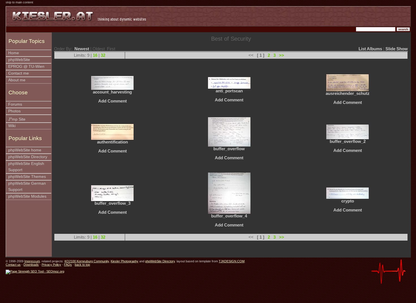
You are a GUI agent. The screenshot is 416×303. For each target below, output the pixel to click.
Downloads (31, 264)
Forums (15, 104)
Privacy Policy (51, 264)
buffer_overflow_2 (348, 141)
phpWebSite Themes (27, 177)
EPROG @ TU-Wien (26, 66)
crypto (347, 201)
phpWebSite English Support (26, 167)
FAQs (68, 264)
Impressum (32, 261)
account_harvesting (112, 92)
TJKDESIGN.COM (232, 261)
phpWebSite (19, 60)
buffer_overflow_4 (229, 216)
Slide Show (396, 49)
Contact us (13, 264)
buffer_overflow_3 (112, 203)
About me (16, 80)
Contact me (18, 73)
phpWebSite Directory (27, 157)
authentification (112, 142)
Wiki (12, 126)
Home (13, 53)
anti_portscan (229, 91)
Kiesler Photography (124, 261)
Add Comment (112, 101)
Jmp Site (16, 118)
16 (95, 55)
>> (281, 55)
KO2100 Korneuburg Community (87, 261)
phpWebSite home (24, 150)
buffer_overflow (229, 149)
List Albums (370, 49)
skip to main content (19, 2)
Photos (14, 111)
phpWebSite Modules (27, 196)
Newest (81, 49)
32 (103, 55)
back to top (82, 264)
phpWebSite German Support (27, 186)
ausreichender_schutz (348, 93)
